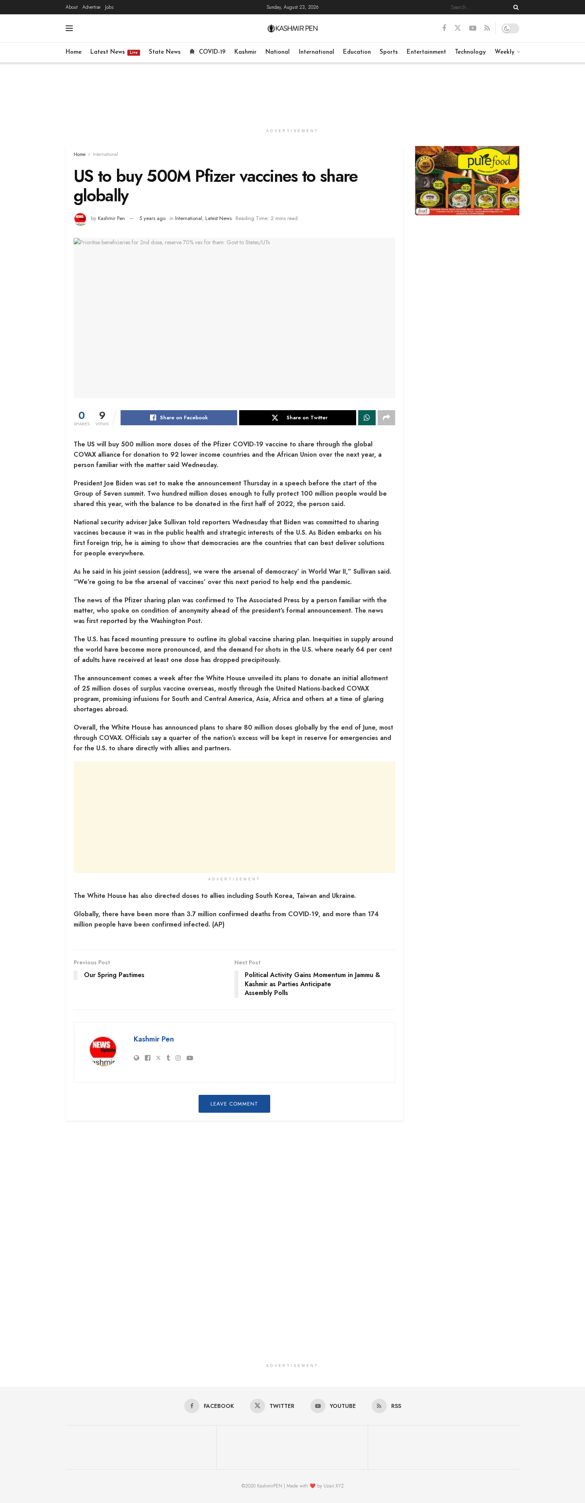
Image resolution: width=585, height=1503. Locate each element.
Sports (389, 52)
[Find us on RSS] (487, 28)
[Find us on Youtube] (472, 28)
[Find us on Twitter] (457, 28)
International (316, 52)
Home (74, 52)
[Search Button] (514, 7)
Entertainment (426, 52)
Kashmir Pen (111, 218)
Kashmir (245, 52)
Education (357, 52)
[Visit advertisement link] (467, 180)
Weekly (505, 52)
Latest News (114, 52)
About (72, 7)
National (277, 52)
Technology (470, 52)
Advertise (91, 7)
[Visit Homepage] (292, 28)
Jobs (109, 7)
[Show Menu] (69, 28)
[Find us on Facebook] (444, 28)
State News (165, 52)
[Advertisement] (292, 92)
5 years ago (152, 218)
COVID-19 (212, 52)
